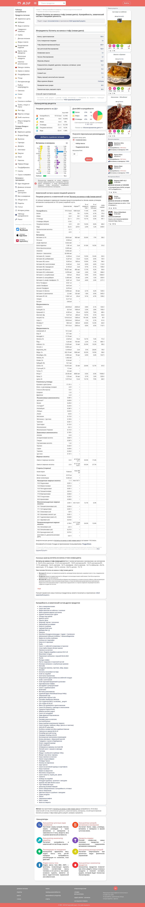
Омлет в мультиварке (46, 759)
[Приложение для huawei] (23, 241)
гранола (42, 632)
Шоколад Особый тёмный (48, 786)
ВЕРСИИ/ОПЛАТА (79, 894)
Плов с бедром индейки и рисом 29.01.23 (53, 652)
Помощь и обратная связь (23, 224)
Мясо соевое (43, 800)
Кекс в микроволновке (47, 606)
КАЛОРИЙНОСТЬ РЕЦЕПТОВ (53, 895)
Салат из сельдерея (46, 713)
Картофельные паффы (47, 684)
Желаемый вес (77, 150)
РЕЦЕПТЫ (19, 892)
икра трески (43, 765)
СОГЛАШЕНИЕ (78, 901)
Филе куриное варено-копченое (50, 612)
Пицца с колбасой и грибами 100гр (51, 753)
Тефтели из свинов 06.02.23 (48, 731)
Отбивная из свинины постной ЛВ (51, 747)
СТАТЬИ (19, 899)
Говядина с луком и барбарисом (50, 741)
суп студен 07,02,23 (45, 703)
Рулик (41, 658)
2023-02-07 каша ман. (46, 727)
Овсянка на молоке (46, 650)
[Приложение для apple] (23, 235)
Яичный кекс (43, 717)
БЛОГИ (19, 895)
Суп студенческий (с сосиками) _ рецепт (53, 701)
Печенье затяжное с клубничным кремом (53, 664)
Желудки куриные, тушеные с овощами (53, 781)
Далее (88, 159)
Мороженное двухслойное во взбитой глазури (55, 678)
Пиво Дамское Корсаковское (49, 715)
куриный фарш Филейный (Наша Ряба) (52, 693)
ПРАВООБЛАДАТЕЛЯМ (80, 888)
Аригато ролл (44, 618)
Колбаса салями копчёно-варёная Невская (54, 729)
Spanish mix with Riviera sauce (49, 783)
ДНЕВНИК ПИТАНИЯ (22, 888)
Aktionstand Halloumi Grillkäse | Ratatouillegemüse (56, 636)
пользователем (53, 21)
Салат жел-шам (44, 608)
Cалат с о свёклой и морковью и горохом (53, 646)
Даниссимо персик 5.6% (47, 697)
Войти (126, 3)
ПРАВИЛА (84, 901)
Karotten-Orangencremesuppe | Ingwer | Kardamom (57, 634)
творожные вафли (45, 798)
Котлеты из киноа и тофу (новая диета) (48, 11)
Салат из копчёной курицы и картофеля (53, 767)
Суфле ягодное (44, 794)
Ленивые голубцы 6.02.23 (48, 735)
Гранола (42, 777)
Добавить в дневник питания (52, 137)
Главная (38, 9)
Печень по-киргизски (46, 763)
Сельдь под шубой (45, 616)
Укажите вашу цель (79, 137)
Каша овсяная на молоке (48, 757)
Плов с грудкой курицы (47, 743)
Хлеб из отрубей (45, 674)
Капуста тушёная (45, 626)
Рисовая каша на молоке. (48, 719)
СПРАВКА (76, 892)
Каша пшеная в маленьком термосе (51, 723)
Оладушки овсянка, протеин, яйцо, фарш (53, 668)
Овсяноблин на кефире (47, 624)
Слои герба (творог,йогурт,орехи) (51, 648)
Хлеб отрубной (44, 745)
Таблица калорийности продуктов (51, 9)
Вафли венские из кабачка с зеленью (52, 610)
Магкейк (42, 666)
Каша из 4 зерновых (46, 642)
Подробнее (86, 544)
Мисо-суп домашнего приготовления (52, 705)
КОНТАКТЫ (87, 897)
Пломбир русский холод (47, 733)
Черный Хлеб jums (45, 628)
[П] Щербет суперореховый (48, 686)
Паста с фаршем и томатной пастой (51, 662)
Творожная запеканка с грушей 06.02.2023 (54, 656)
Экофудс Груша (44, 761)
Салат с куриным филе (47, 688)
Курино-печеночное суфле (48, 614)
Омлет (41, 796)
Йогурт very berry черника (48, 755)
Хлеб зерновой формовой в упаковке (52, 682)
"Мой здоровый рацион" (72, 100)
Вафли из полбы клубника (48, 638)
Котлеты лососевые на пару (49, 672)
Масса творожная (45, 790)
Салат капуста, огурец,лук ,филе (50, 775)
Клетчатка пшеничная (47, 676)
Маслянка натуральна (46, 773)
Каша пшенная (44, 769)
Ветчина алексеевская (47, 691)
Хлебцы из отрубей (46, 779)
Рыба (41, 644)
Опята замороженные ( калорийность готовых (55, 788)
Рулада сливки (44, 660)
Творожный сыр (44, 695)
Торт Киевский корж (46, 784)
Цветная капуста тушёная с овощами (52, 792)
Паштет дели (43, 620)
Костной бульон (44, 721)
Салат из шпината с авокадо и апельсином (54, 707)
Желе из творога (45, 802)
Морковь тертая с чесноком (49, 622)
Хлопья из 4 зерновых (46, 640)
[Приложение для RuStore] (23, 229)
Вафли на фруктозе (46, 771)
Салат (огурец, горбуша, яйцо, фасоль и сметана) (56, 725)
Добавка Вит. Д (44, 630)
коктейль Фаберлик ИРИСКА (49, 699)
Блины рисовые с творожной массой (52, 739)
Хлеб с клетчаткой (45, 680)
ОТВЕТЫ (48, 899)
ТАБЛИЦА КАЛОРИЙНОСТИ (53, 892)
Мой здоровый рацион (77, 21)
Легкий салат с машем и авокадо (50, 749)
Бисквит (42, 670)
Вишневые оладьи (45, 654)
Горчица (42, 751)
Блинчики (42, 690)
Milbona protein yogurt (47, 711)
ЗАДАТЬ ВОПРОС (78, 897)
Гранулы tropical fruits (47, 709)
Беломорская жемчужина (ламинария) (52, 737)
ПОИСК (48, 888)
